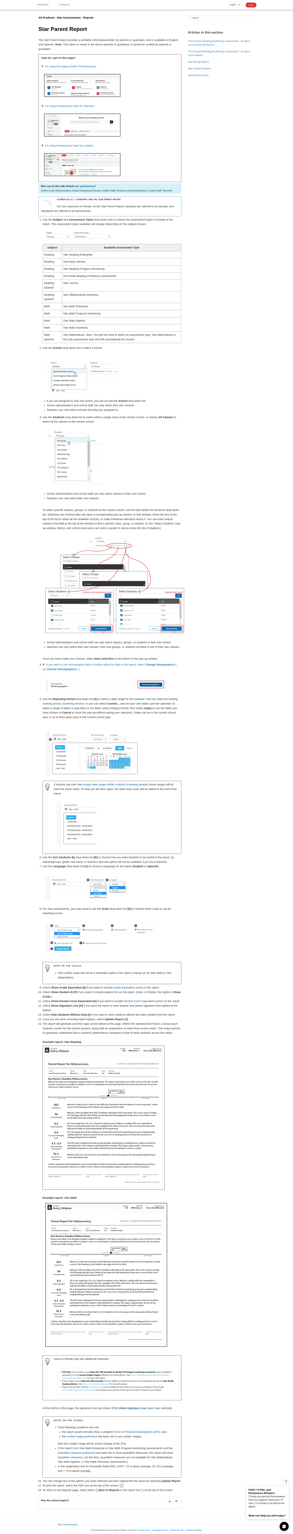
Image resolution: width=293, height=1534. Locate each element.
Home (43, 5)
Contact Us (64, 4)
